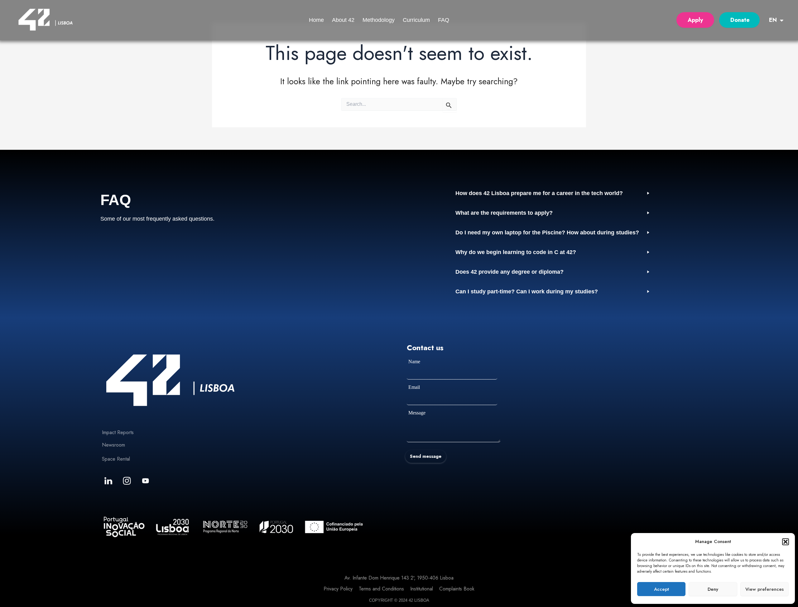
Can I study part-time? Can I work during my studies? (526, 291)
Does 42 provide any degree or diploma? (509, 272)
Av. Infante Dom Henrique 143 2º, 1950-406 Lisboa (399, 577)
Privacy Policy (338, 588)
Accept (661, 589)
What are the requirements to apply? (504, 213)
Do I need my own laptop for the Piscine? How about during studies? (547, 232)
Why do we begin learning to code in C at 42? (515, 252)
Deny (713, 589)
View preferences (764, 589)
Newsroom (113, 444)
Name (414, 361)
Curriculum (416, 20)
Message (416, 412)
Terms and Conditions (381, 588)
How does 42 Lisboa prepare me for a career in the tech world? (539, 193)
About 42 (343, 20)
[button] (785, 542)
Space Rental (116, 459)
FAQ (443, 20)
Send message (425, 456)
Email (414, 387)
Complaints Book (456, 588)
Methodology (379, 20)
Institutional (421, 588)
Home (316, 20)
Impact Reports (118, 432)
